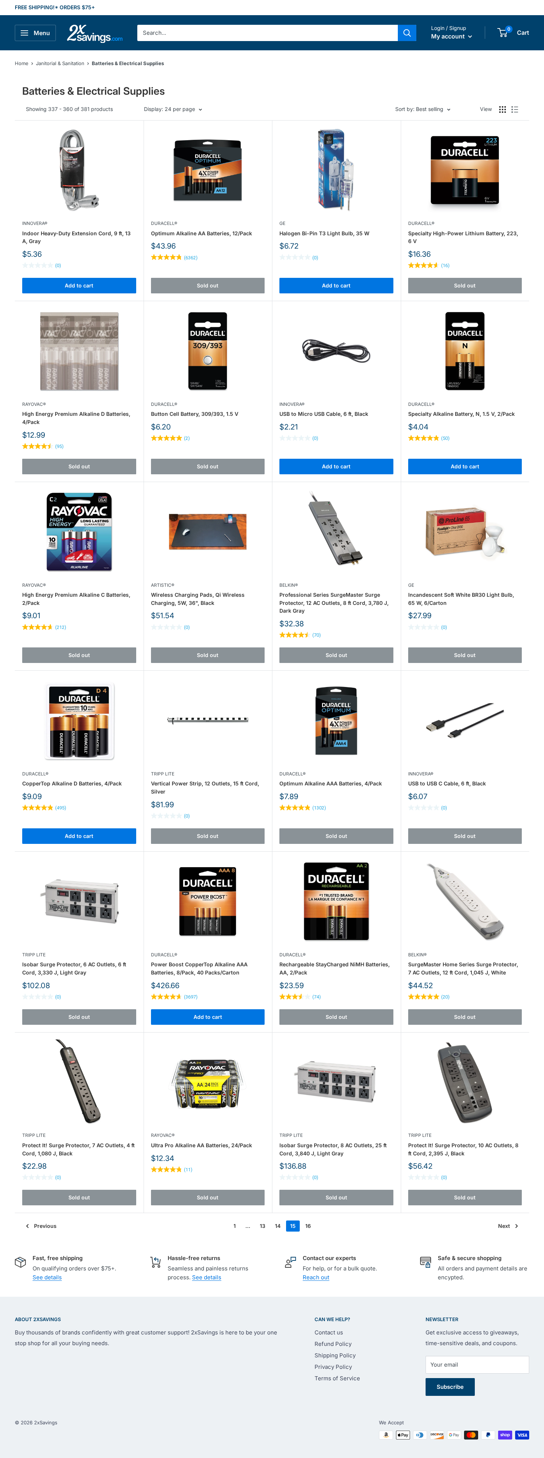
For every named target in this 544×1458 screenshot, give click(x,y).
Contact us (329, 1332)
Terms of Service (337, 1378)
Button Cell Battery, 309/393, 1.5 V (194, 414)
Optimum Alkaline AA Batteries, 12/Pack (201, 233)
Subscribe (450, 1386)
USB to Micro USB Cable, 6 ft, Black (323, 414)
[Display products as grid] (502, 109)
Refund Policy (333, 1343)
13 (262, 1226)
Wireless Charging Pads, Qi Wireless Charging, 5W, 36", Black (198, 599)
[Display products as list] (514, 109)
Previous (45, 1226)
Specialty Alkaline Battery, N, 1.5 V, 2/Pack (461, 414)
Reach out (316, 1277)
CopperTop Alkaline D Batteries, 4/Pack (72, 783)
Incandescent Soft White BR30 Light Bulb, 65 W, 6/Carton (461, 599)
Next (504, 1226)
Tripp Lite (162, 774)
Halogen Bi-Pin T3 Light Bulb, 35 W (324, 233)
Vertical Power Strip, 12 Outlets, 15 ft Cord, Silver (205, 787)
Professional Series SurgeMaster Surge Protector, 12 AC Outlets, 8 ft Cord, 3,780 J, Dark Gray (334, 603)
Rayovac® (34, 404)
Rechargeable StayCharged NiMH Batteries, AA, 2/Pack (334, 968)
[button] (502, 32)
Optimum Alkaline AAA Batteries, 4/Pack (330, 783)
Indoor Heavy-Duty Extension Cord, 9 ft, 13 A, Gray (76, 237)
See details (47, 1277)
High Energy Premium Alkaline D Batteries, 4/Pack (76, 418)
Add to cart (79, 285)
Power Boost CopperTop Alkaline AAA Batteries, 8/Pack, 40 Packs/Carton (199, 968)
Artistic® (162, 585)
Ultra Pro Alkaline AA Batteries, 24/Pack (201, 1145)
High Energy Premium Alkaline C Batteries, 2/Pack (76, 599)
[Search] (407, 33)
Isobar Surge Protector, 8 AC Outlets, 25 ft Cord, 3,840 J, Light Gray (333, 1149)
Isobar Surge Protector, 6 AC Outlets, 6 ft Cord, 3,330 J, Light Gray (74, 968)
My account (448, 36)
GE (282, 223)
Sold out (207, 285)
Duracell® (164, 223)
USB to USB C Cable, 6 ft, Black (447, 783)
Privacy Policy (333, 1366)
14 (278, 1226)
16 (308, 1226)
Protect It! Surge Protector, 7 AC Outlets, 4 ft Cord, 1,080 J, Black (78, 1149)
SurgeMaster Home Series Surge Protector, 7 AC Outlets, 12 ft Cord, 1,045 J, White (463, 968)
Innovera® (34, 223)
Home (21, 63)
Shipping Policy (335, 1355)
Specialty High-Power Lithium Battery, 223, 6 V (463, 237)
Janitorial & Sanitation (60, 63)
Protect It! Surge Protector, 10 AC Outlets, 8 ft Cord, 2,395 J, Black (463, 1149)
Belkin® (288, 585)
